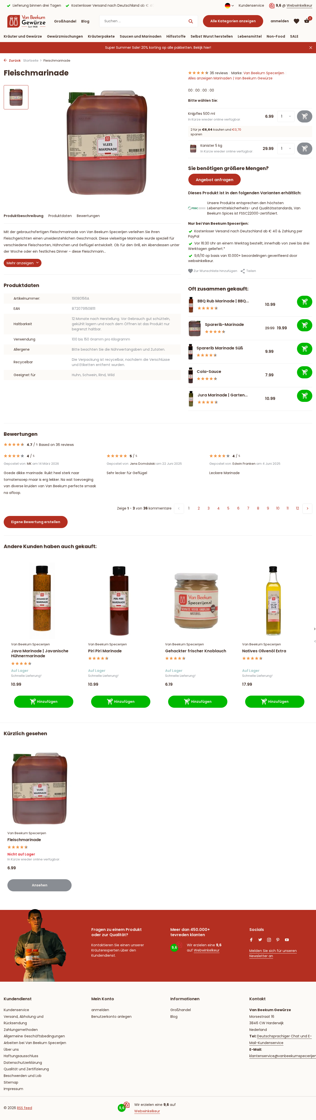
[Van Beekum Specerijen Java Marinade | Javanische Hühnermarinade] (42, 601)
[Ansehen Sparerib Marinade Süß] (190, 351)
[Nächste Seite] (307, 508)
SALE (294, 36)
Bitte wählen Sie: (203, 100)
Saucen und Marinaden (140, 36)
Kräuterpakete (101, 36)
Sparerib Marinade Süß (220, 348)
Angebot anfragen (214, 180)
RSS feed (24, 1107)
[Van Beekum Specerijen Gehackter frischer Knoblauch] (196, 601)
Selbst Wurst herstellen (212, 36)
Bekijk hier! (202, 47)
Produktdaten (60, 215)
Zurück (14, 60)
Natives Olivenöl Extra (264, 651)
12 (297, 508)
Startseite (31, 60)
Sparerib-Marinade (224, 324)
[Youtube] (287, 940)
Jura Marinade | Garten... (223, 395)
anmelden (100, 1009)
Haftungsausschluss (21, 1055)
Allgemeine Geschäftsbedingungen (34, 1036)
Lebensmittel (250, 36)
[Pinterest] (278, 940)
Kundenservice (251, 5)
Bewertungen (88, 215)
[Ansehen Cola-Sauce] (190, 375)
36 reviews (219, 73)
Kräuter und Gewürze (23, 36)
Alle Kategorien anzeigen (233, 21)
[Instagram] (269, 940)
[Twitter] (260, 940)
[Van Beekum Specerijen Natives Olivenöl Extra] (273, 601)
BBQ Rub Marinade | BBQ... (223, 301)
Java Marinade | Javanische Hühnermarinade (39, 654)
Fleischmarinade (24, 840)
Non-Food (276, 36)
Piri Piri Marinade (105, 651)
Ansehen (39, 885)
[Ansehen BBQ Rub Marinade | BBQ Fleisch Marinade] (191, 304)
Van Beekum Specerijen (263, 73)
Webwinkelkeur (299, 5)
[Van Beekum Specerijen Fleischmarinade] (39, 788)
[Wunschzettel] (296, 21)
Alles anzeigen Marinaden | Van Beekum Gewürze (230, 78)
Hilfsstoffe (176, 36)
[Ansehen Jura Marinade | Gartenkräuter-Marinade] (191, 398)
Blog (85, 21)
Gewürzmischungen (65, 36)
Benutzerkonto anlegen (111, 1016)
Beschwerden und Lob (22, 1075)
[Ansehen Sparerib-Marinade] (194, 328)
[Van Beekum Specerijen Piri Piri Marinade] (119, 601)
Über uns (11, 1049)
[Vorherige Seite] (179, 508)
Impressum (13, 1088)
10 (277, 508)
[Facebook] (251, 940)
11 (288, 508)
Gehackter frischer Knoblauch (195, 651)
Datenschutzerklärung (23, 1062)
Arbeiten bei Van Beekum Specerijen (35, 1042)
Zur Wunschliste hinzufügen (215, 270)
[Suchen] (190, 21)
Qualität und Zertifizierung (26, 1069)
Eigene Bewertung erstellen (35, 521)
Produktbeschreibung (23, 215)
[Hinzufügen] (304, 302)
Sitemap (11, 1082)
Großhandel (65, 21)
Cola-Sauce (209, 371)
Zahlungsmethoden (21, 1029)
